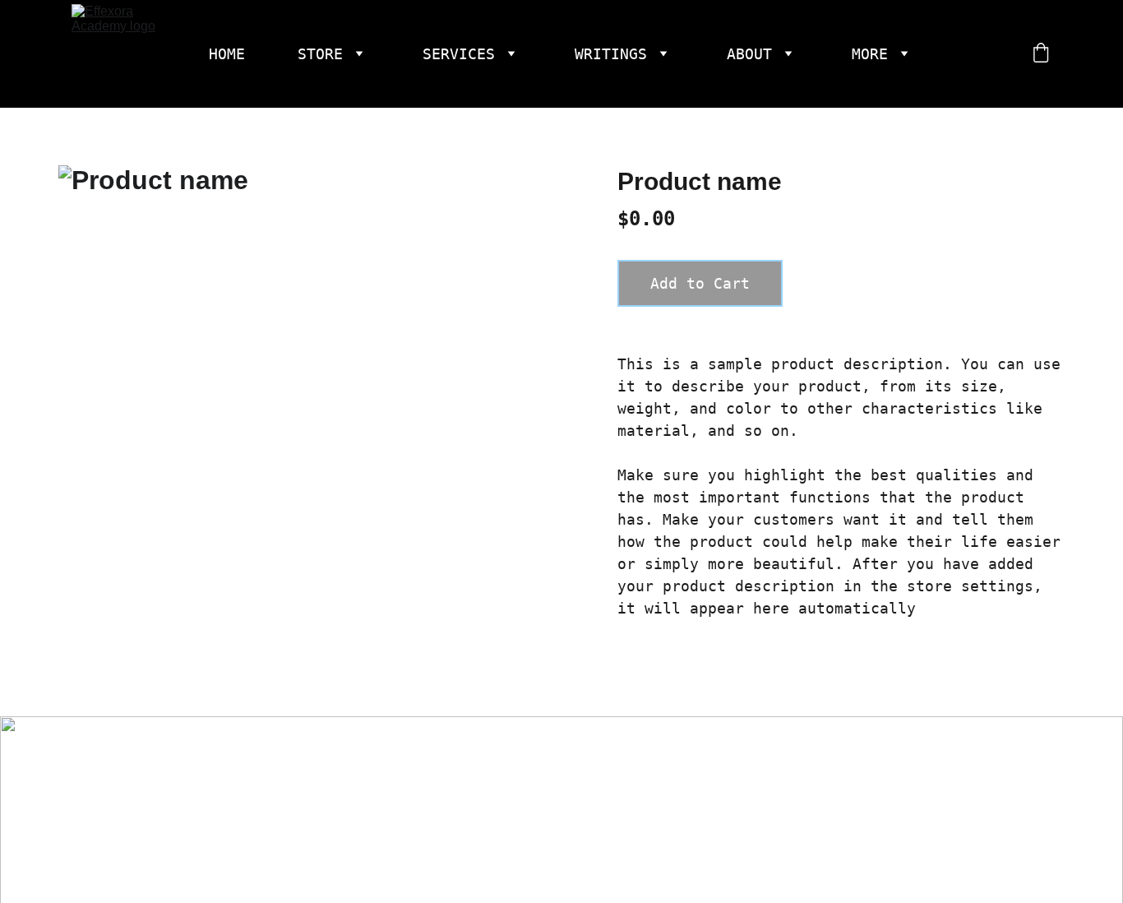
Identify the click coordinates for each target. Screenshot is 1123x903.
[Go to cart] (1040, 54)
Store (320, 54)
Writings (611, 54)
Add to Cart (700, 283)
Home (227, 54)
